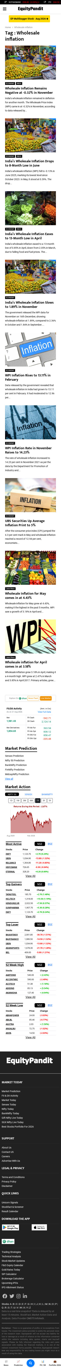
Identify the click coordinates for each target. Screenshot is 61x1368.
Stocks (5, 1304)
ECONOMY (10, 83)
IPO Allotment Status (13, 1287)
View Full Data (44, 712)
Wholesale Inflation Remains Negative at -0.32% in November (29, 91)
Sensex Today (9, 1104)
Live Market (46, 698)
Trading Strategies (11, 1252)
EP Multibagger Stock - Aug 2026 (28, 18)
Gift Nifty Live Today (12, 1117)
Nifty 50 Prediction (15, 760)
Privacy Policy (9, 1181)
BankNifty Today (10, 1113)
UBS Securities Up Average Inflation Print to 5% (25, 523)
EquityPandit (30, 9)
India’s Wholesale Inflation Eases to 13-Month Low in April (29, 236)
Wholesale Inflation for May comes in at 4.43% (25, 596)
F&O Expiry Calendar (12, 1265)
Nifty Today (8, 1109)
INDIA (19, 83)
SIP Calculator (9, 1274)
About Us (6, 1147)
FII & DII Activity (10, 1095)
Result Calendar (10, 1211)
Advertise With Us (11, 1160)
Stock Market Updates (13, 1260)
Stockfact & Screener (13, 1207)
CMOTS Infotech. (36, 1318)
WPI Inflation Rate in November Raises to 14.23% (28, 450)
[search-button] (31, 1363)
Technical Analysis (11, 1256)
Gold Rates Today (11, 1269)
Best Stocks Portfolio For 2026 (18, 1126)
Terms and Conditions (13, 1177)
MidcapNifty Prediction (17, 774)
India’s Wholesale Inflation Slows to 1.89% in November (29, 305)
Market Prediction (11, 1091)
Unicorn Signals (10, 1202)
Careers (6, 1156)
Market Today (9, 1100)
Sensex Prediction (14, 756)
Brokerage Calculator (13, 1278)
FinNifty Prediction (15, 769)
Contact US (8, 1152)
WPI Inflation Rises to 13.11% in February (27, 377)
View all (9, 778)
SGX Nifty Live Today (13, 1122)
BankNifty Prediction (16, 765)
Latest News (10, 589)
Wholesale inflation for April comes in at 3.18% (26, 664)
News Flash (33, 698)
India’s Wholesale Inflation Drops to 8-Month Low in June (29, 163)
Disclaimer (7, 1186)
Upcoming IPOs (10, 1283)
